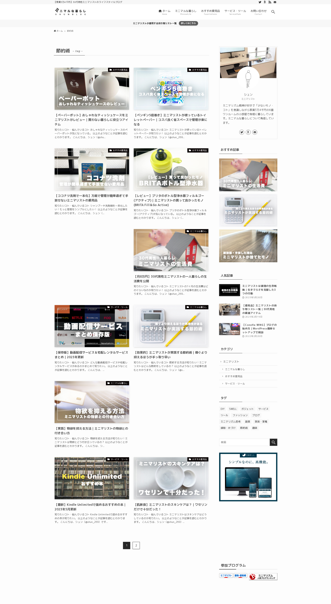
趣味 (254, 428)
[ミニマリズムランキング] (263, 579)
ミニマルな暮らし (235, 369)
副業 (247, 421)
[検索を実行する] (273, 442)
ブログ (256, 415)
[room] (264, 2)
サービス (263, 409)
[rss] (269, 2)
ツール (224, 415)
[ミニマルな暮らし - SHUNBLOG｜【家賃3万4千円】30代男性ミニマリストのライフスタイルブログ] (70, 12)
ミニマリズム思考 (231, 421)
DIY (222, 409)
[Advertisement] (92, 262)
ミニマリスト (231, 361)
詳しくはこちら (188, 23)
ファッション (240, 415)
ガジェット (247, 409)
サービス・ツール (235, 383)
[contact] (274, 2)
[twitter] (259, 2)
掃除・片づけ (228, 428)
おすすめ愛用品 (234, 376)
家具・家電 (261, 421)
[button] (273, 12)
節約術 (244, 428)
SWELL (233, 409)
